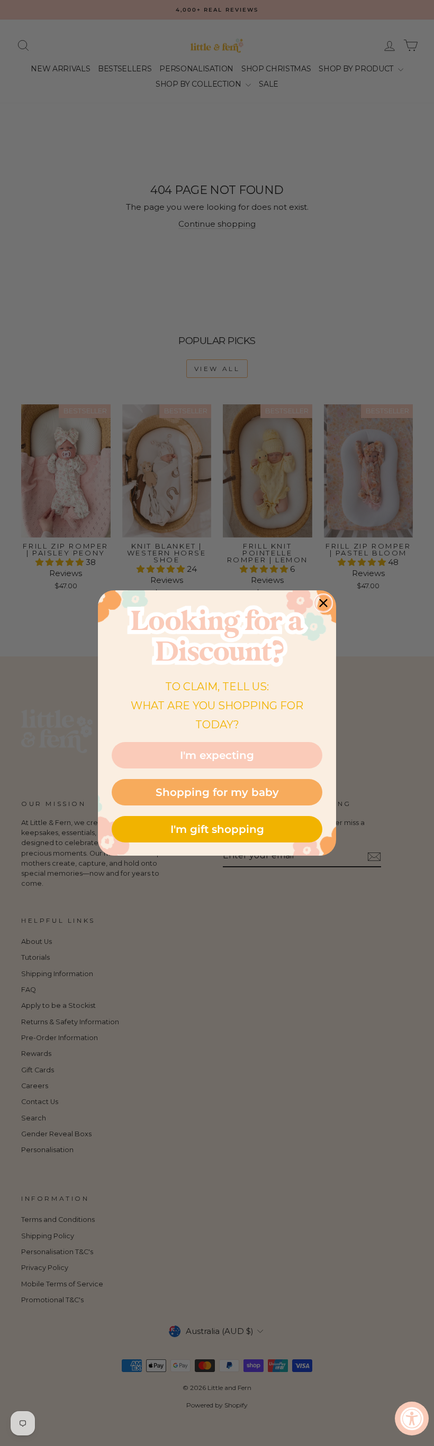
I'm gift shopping (217, 829)
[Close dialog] (323, 603)
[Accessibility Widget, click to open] (412, 1418)
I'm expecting (217, 755)
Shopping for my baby (217, 792)
